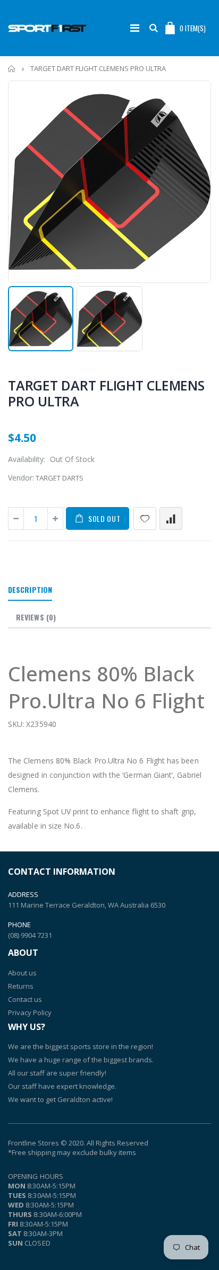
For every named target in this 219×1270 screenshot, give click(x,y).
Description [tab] (30, 589)
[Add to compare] (170, 518)
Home (12, 68)
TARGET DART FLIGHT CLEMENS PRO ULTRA (106, 393)
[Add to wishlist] (144, 518)
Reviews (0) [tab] (36, 617)
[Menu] (134, 28)
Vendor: (21, 478)
